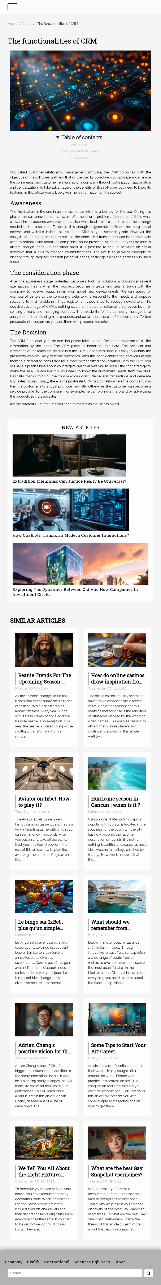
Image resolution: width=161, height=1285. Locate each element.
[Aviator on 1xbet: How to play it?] (44, 773)
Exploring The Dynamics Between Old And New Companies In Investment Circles (75, 592)
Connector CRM (125, 217)
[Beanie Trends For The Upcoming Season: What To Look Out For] (44, 650)
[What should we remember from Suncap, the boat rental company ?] (117, 896)
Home (12, 24)
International (57, 1261)
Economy (14, 1261)
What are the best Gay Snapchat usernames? (117, 1171)
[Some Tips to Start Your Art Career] (117, 1019)
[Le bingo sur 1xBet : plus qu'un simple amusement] (44, 896)
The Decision (79, 158)
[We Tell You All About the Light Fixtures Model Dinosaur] (44, 1143)
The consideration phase (79, 151)
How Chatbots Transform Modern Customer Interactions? (71, 535)
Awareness (79, 145)
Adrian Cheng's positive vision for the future (44, 1051)
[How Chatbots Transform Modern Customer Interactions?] (71, 510)
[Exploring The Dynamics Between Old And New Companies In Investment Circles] (80, 564)
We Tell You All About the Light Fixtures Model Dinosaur (44, 1174)
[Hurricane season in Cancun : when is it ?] (117, 773)
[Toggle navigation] (13, 6)
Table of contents (81, 137)
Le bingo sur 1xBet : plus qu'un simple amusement (40, 928)
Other (27, 24)
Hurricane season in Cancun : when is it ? (115, 801)
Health (33, 1261)
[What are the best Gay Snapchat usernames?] (117, 1143)
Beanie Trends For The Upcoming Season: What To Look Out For (44, 681)
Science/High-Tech (92, 1261)
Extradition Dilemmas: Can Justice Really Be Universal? (69, 481)
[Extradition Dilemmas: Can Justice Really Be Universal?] (69, 455)
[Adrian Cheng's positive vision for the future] (44, 1019)
